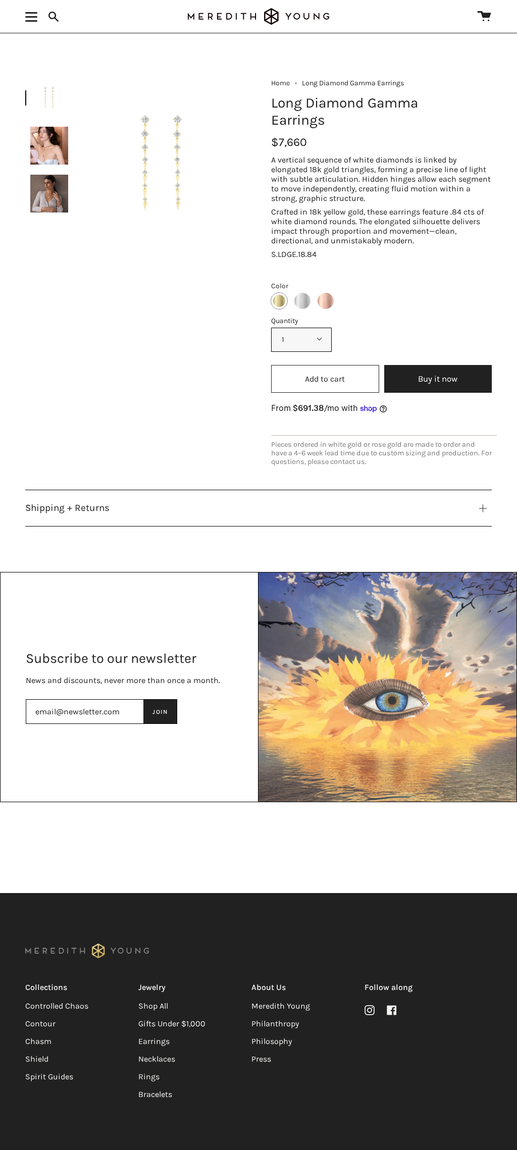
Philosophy (271, 1041)
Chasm (38, 1041)
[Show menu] (32, 16)
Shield (36, 1059)
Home (280, 83)
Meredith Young (280, 1006)
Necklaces (156, 1059)
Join (160, 711)
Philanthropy (275, 1023)
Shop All (153, 1006)
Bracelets (155, 1094)
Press (261, 1059)
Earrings (154, 1041)
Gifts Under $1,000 (171, 1023)
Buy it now (437, 379)
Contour (40, 1023)
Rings (149, 1076)
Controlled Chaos (56, 1006)
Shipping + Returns (67, 507)
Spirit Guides (49, 1076)
